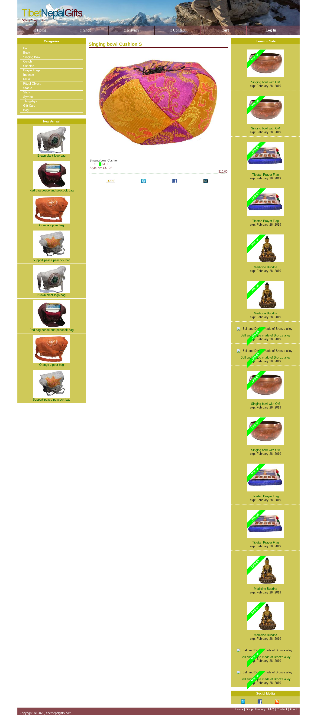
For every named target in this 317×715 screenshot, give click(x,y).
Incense (28, 74)
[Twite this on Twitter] (143, 181)
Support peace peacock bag (51, 260)
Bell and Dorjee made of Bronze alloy (266, 335)
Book (26, 52)
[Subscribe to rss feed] (277, 701)
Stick (26, 92)
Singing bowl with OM (265, 82)
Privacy (260, 709)
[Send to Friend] (205, 181)
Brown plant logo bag (51, 155)
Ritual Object (32, 83)
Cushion (28, 66)
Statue (27, 88)
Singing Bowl (32, 57)
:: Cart (223, 30)
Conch (27, 61)
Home (239, 709)
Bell (25, 48)
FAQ (271, 709)
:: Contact (177, 30)
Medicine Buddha (265, 267)
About (293, 709)
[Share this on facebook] (174, 181)
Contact (282, 709)
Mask (27, 79)
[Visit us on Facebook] (260, 701)
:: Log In (269, 30)
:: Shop (85, 30)
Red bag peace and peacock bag (51, 190)
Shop (249, 709)
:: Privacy (131, 30)
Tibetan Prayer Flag (265, 174)
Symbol (28, 97)
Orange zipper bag (51, 225)
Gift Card (29, 105)
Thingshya (30, 101)
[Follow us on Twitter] (243, 701)
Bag (26, 110)
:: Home (40, 30)
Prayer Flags (31, 70)
